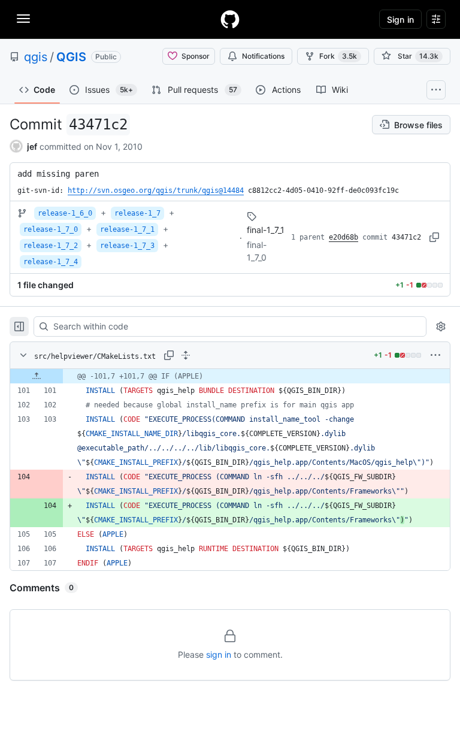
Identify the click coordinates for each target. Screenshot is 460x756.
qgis (35, 57)
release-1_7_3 (127, 245)
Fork (338, 56)
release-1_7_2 (50, 245)
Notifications (263, 56)
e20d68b (343, 237)
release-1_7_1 (127, 229)
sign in (218, 654)
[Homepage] (230, 19)
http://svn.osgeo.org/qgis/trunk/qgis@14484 (156, 190)
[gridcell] (230, 376)
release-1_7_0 (50, 229)
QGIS (71, 57)
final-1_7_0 (257, 251)
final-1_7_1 (266, 230)
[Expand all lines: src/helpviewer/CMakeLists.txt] (185, 355)
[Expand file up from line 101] (36, 376)
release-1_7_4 (50, 262)
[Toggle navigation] (23, 19)
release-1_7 (137, 213)
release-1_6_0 (65, 213)
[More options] (435, 355)
